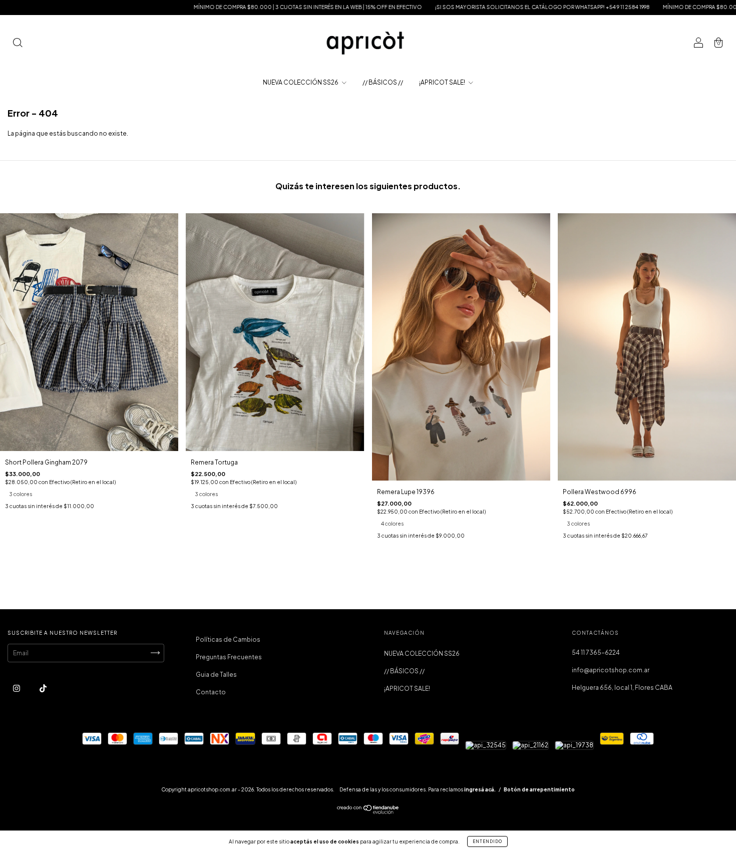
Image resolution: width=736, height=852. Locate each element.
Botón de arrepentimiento (539, 789)
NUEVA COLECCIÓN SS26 (301, 82)
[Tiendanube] (368, 811)
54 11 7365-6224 (596, 652)
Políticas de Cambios (228, 639)
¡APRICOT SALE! (442, 82)
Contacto (211, 692)
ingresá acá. (480, 789)
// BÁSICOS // (382, 82)
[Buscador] (18, 44)
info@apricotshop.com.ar (610, 670)
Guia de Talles (216, 674)
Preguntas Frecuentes (229, 657)
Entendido (487, 841)
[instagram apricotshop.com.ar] (17, 688)
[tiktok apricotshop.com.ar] (43, 688)
